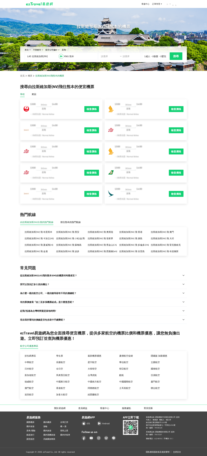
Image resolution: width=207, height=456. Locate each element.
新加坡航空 (30, 375)
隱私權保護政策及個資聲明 (158, 452)
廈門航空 (155, 381)
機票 (30, 75)
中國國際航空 (126, 381)
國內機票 (47, 422)
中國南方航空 (94, 381)
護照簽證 (30, 439)
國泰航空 (155, 368)
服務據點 (126, 408)
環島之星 (64, 430)
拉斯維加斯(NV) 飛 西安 (67, 232)
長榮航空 (60, 362)
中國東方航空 (63, 381)
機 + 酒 (63, 426)
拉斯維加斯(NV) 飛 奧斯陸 (100, 232)
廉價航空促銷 (126, 355)
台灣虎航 (92, 375)
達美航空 (29, 394)
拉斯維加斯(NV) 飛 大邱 (162, 238)
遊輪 (45, 426)
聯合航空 (155, 388)
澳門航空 (29, 388)
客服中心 (145, 4)
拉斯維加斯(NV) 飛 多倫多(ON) (134, 244)
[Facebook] (84, 438)
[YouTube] (91, 438)
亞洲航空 (155, 375)
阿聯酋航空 (93, 388)
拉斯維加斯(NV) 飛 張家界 (100, 238)
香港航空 (60, 388)
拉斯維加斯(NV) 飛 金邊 (36, 251)
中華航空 (29, 362)
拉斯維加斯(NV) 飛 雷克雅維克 (166, 244)
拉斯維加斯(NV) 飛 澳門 (162, 232)
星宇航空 (92, 362)
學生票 (59, 355)
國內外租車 (65, 435)
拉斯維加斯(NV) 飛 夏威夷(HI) (39, 244)
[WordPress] (106, 438)
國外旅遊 (30, 426)
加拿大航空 (61, 394)
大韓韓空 (92, 368)
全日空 (59, 368)
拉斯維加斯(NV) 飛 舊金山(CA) (102, 244)
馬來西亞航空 (63, 375)
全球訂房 (64, 422)
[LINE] (114, 438)
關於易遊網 (59, 408)
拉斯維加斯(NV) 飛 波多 (67, 251)
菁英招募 (148, 408)
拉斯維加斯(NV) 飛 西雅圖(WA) (102, 251)
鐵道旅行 (30, 435)
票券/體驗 (30, 430)
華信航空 (123, 362)
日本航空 (29, 368)
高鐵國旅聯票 (49, 439)
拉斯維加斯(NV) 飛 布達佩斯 (164, 251)
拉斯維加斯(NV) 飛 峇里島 (132, 251)
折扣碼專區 (30, 355)
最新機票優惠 (94, 355)
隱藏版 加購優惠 (159, 355)
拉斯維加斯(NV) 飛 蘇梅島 (69, 244)
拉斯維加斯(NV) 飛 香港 (130, 232)
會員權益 (82, 408)
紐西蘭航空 (93, 394)
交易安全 (177, 452)
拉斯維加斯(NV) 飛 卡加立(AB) (39, 238)
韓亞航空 (123, 368)
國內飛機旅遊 (49, 435)
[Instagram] (99, 438)
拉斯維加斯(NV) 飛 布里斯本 (38, 232)
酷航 (121, 375)
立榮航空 (155, 362)
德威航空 (29, 381)
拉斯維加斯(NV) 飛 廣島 (130, 238)
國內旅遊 (47, 430)
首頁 (22, 75)
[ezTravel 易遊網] (39, 3)
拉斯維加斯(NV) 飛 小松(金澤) (70, 238)
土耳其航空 (125, 388)
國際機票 (30, 422)
